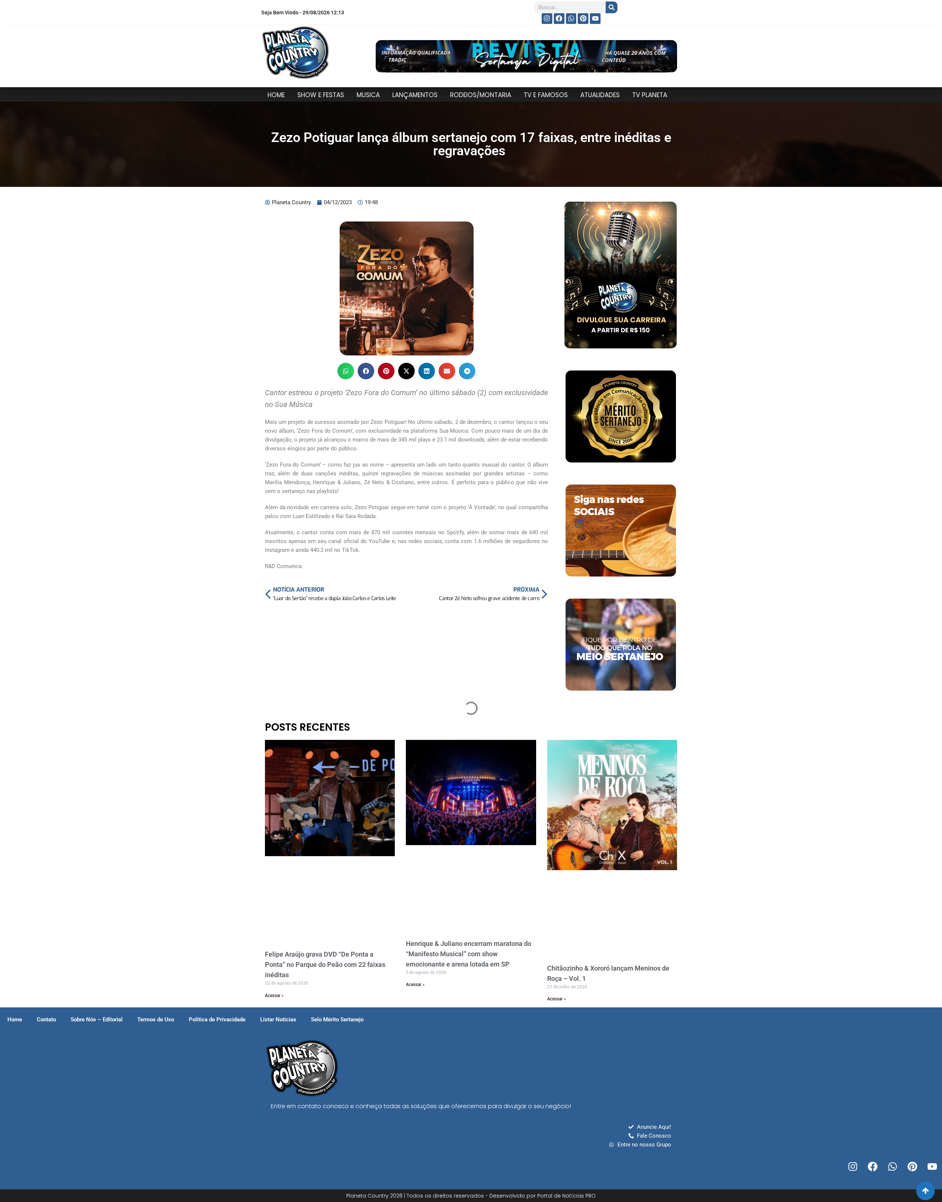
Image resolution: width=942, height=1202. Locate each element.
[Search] (611, 7)
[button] (345, 371)
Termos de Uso (155, 1019)
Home (14, 1019)
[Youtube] (595, 18)
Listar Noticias (278, 1019)
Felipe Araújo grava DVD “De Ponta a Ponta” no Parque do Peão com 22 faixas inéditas (325, 964)
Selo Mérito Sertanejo (337, 1019)
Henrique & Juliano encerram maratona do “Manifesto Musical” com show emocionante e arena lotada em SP (468, 954)
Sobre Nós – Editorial (97, 1019)
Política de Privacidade (217, 1019)
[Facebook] (559, 18)
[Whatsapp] (571, 18)
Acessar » (274, 995)
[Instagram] (547, 18)
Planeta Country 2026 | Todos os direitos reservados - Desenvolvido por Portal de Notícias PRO (471, 1195)
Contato (46, 1019)
